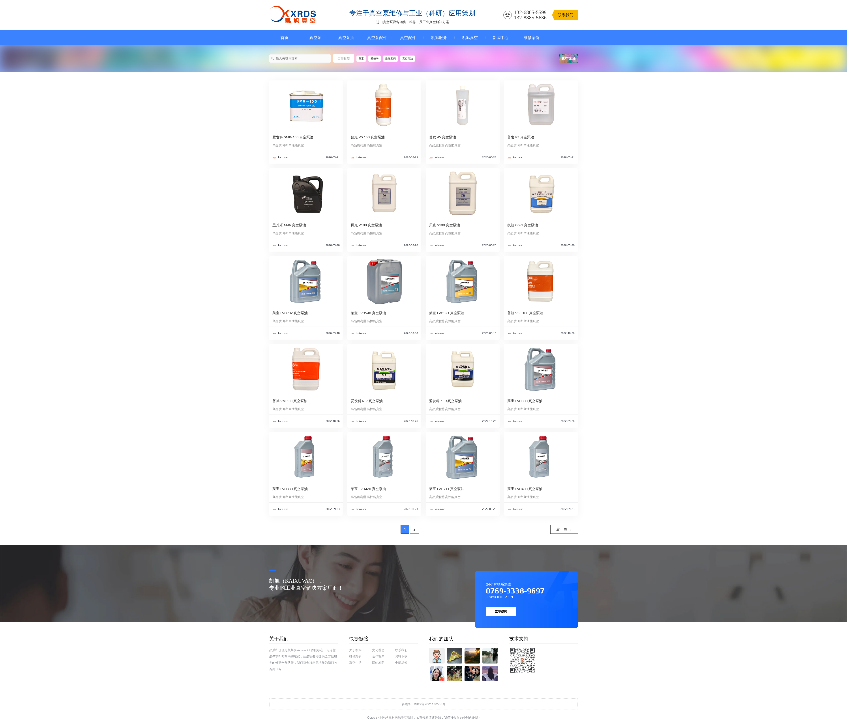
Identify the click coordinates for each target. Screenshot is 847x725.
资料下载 (401, 656)
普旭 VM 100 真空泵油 (289, 401)
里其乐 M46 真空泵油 (289, 225)
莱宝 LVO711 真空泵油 (446, 489)
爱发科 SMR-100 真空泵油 (292, 137)
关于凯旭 (355, 650)
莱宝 (361, 58)
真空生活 (355, 662)
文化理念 (378, 650)
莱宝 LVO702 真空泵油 (290, 313)
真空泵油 (407, 58)
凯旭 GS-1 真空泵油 (522, 225)
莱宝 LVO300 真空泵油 (525, 401)
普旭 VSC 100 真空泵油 (525, 313)
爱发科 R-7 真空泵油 (367, 401)
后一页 (564, 529)
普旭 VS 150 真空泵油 (368, 137)
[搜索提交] (272, 58)
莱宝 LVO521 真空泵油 (446, 313)
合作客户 (378, 656)
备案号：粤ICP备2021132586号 (423, 704)
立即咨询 (501, 611)
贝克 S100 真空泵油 (444, 225)
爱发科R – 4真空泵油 (445, 401)
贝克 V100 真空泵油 (366, 225)
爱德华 (375, 58)
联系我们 (401, 650)
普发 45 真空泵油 (442, 137)
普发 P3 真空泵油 (520, 137)
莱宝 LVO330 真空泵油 (290, 489)
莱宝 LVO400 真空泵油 (525, 489)
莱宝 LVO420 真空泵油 (368, 489)
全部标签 (343, 58)
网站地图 (378, 662)
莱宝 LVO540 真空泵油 (368, 313)
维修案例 (390, 58)
